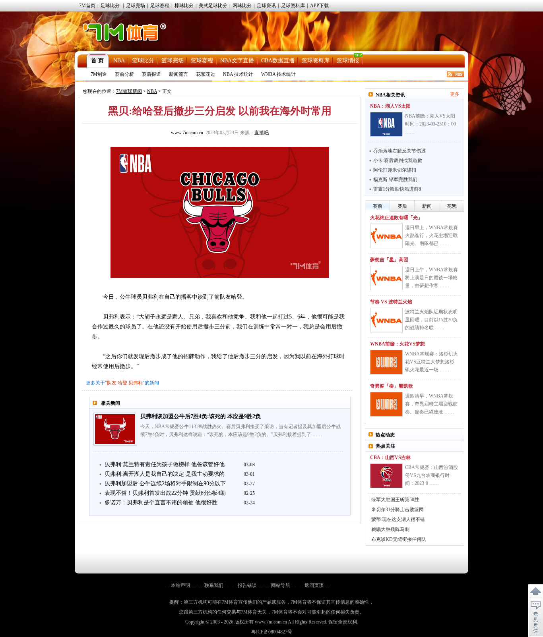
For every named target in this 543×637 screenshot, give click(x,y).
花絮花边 (205, 74)
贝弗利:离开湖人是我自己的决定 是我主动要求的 (165, 474)
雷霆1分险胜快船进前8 (397, 189)
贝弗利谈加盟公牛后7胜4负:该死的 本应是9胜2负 (200, 416)
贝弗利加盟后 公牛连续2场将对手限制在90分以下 (165, 483)
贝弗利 (135, 383)
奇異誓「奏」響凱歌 (391, 386)
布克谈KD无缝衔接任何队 (398, 539)
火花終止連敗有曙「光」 (396, 217)
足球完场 (135, 5)
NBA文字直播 (237, 61)
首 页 (97, 61)
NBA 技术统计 (238, 74)
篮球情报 (348, 61)
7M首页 (87, 5)
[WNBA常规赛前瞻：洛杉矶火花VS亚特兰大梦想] (386, 362)
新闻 (427, 206)
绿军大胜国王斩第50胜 (395, 499)
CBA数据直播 (278, 61)
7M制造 (99, 74)
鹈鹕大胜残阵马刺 (390, 529)
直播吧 (261, 132)
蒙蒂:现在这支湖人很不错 (398, 519)
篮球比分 (143, 61)
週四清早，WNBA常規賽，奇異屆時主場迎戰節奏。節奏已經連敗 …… (431, 404)
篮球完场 (172, 61)
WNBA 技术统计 (278, 74)
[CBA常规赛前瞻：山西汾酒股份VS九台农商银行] (386, 475)
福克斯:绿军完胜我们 (395, 179)
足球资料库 (293, 5)
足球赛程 (159, 5)
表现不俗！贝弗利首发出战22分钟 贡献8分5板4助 (165, 493)
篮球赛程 (202, 61)
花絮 (451, 206)
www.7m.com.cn (187, 132)
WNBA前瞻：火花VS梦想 (397, 344)
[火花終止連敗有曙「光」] (386, 236)
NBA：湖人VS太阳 (390, 106)
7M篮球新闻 (129, 91)
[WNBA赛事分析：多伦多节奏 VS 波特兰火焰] (386, 320)
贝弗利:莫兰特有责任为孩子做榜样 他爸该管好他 (165, 464)
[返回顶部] (535, 591)
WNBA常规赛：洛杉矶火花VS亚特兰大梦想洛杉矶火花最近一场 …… (431, 362)
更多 (455, 94)
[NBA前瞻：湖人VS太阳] (386, 124)
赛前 (377, 206)
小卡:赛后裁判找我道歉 (397, 160)
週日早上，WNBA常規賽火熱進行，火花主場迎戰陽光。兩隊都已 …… (431, 235)
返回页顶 (314, 585)
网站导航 (280, 585)
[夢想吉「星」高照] (386, 278)
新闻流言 (178, 74)
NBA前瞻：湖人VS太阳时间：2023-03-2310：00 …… (430, 124)
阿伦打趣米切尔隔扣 (394, 170)
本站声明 (180, 585)
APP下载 (319, 5)
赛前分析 (124, 74)
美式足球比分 (213, 5)
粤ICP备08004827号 (271, 632)
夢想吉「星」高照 (389, 260)
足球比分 (110, 5)
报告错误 (247, 585)
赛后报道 (151, 74)
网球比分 (242, 5)
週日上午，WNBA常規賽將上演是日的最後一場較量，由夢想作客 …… (431, 277)
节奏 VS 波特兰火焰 (391, 302)
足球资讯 (266, 5)
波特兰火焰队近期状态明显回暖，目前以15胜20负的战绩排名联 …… (431, 319)
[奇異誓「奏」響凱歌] (386, 404)
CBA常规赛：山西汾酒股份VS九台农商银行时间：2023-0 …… (431, 475)
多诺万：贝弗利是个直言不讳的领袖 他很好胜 (161, 503)
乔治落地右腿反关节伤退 (399, 151)
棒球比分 (184, 5)
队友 (111, 383)
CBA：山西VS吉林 (390, 457)
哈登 (122, 383)
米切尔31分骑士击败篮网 (397, 509)
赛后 (402, 206)
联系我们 (213, 585)
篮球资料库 (316, 61)
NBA (119, 61)
